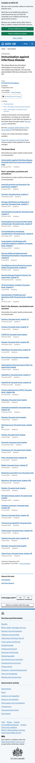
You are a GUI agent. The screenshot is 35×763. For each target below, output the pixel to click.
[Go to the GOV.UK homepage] (8, 43)
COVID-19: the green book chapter (14, 335)
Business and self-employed (11, 631)
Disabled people (7, 645)
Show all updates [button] (25, 563)
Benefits (4, 624)
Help (3, 722)
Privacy (9, 722)
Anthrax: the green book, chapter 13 (15, 319)
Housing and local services (11, 663)
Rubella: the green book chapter (13, 488)
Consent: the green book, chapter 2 (14, 194)
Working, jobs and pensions (11, 677)
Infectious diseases (7, 583)
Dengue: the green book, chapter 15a (15, 342)
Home (3, 49)
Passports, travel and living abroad (14, 670)
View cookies (17, 38)
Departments (6, 689)
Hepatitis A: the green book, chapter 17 (16, 375)
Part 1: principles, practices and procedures (17, 107)
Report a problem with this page (17, 605)
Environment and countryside (12, 659)
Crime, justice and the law (10, 642)
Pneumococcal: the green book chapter (16, 450)
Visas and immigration (9, 674)
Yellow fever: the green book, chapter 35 (16, 553)
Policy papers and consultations (13, 703)
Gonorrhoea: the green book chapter (15, 357)
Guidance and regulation (10, 696)
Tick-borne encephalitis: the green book (16, 523)
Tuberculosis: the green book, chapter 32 (17, 531)
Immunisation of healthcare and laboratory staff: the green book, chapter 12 (16, 297)
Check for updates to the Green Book (15, 140)
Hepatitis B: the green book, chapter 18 (16, 382)
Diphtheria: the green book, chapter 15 (16, 350)
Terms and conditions (9, 727)
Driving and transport (9, 649)
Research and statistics (10, 699)
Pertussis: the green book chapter (14, 442)
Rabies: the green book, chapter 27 (14, 465)
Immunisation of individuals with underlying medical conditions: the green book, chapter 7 (17, 243)
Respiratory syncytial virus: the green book (17, 473)
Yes (21, 598)
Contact (23, 725)
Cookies (17, 722)
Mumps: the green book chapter (13, 435)
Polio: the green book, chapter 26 (14, 458)
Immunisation (11, 49)
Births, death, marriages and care (13, 628)
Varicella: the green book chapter (14, 546)
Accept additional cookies (17, 29)
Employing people (7, 656)
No (29, 598)
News (3, 692)
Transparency (6, 707)
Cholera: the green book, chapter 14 (14, 327)
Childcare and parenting (10, 635)
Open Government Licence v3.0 (12, 742)
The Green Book (8, 104)
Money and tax (6, 667)
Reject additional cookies (17, 34)
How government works (10, 710)
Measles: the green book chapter (13, 417)
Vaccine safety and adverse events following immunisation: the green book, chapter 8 (16, 255)
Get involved (5, 714)
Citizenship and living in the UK (12, 638)
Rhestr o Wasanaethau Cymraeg (13, 730)
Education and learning (9, 652)
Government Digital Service (11, 733)
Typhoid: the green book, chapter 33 (15, 538)
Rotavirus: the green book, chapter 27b (16, 480)
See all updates (16, 92)
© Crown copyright (17, 758)
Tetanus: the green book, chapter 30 (15, 515)
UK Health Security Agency (10, 83)
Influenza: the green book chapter (14, 400)
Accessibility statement (10, 725)
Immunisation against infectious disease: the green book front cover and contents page (17, 162)
